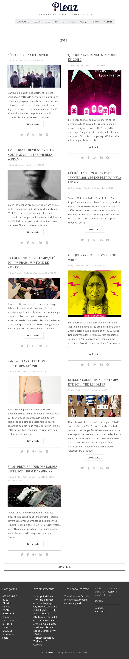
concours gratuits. (73, 603)
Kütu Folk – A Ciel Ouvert (29, 55)
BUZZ (5, 599)
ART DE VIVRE (23, 21)
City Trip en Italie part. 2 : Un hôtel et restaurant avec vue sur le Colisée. (46, 620)
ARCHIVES (108, 21)
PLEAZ (52, 652)
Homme (104, 188)
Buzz (83, 596)
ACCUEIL (99, 607)
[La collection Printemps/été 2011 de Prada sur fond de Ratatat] (34, 297)
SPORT (96, 21)
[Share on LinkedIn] (40, 135)
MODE (72, 21)
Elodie (78, 188)
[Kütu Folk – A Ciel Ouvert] (34, 86)
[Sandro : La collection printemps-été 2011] (34, 403)
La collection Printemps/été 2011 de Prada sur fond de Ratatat (31, 262)
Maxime (18, 60)
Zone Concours (72, 596)
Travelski (109, 591)
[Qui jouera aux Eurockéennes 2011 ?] (95, 316)
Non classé (100, 65)
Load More (64, 566)
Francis (18, 273)
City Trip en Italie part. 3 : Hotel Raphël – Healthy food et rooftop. (46, 610)
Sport (5, 637)
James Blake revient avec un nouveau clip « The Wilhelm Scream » (31, 154)
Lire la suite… (34, 124)
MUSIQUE (84, 21)
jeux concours (81, 599)
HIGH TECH (60, 21)
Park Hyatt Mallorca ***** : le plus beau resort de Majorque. (43, 600)
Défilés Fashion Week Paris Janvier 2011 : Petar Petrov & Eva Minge (94, 177)
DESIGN (37, 21)
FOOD (47, 21)
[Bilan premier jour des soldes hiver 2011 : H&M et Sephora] (34, 506)
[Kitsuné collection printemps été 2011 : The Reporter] (95, 415)
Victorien (79, 65)
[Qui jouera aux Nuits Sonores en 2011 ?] (95, 113)
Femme (97, 188)
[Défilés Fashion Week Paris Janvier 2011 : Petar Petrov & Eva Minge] (82, 240)
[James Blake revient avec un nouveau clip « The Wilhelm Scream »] (34, 198)
